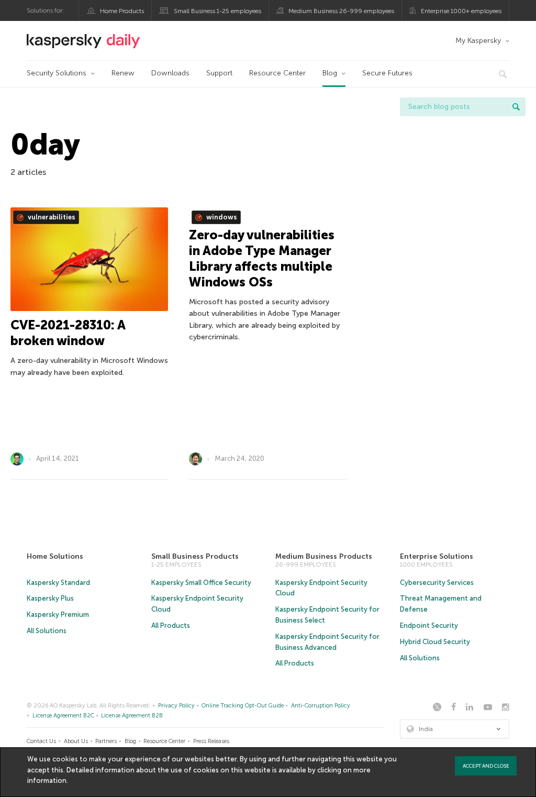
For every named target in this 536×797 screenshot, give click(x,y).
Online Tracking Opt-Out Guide (243, 705)
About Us (76, 741)
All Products (170, 625)
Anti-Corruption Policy (320, 705)
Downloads (170, 73)
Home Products (122, 11)
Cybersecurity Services (437, 582)
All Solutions (46, 631)
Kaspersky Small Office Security (201, 582)
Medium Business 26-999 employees (341, 11)
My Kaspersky (478, 40)
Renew (123, 73)
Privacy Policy (176, 705)
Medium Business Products (323, 556)
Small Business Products (195, 556)
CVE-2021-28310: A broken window (67, 332)
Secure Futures (387, 73)
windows (221, 217)
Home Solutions (55, 556)
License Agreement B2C (63, 715)
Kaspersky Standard (58, 582)
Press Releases (211, 741)
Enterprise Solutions (436, 556)
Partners (106, 741)
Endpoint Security (429, 625)
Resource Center (277, 73)
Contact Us (41, 741)
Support (219, 73)
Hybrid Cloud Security (435, 642)
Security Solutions (56, 73)
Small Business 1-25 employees (217, 11)
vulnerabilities (50, 217)
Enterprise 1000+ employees (461, 11)
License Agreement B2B (132, 715)
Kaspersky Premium (58, 614)
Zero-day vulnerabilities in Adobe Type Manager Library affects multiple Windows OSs (261, 258)
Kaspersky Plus (50, 598)
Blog (329, 73)
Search (516, 106)
